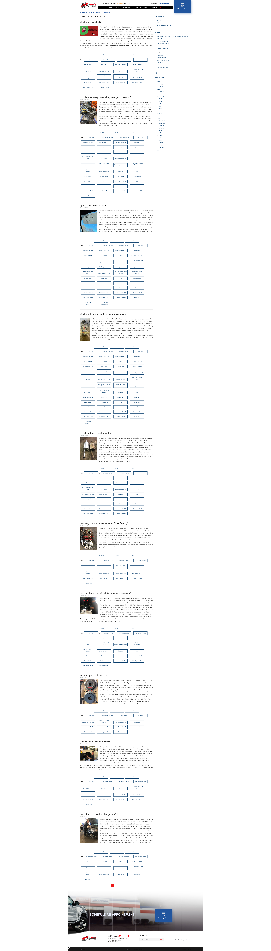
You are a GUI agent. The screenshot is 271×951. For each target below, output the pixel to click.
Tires (137, 171)
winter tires (137, 402)
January (161, 86)
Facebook (101, 55)
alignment (137, 158)
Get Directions (161, 939)
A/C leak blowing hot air (164, 25)
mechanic (140, 60)
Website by (186, 949)
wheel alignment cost (120, 158)
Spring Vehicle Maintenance (93, 205)
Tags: (157, 32)
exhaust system (137, 176)
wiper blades (87, 181)
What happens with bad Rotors (95, 675)
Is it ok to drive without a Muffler (95, 433)
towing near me (88, 147)
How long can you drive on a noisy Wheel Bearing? (104, 523)
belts (137, 181)
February (161, 84)
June (160, 135)
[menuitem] (110, 7)
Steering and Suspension (87, 303)
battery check (104, 176)
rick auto (120, 71)
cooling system (88, 176)
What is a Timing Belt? (90, 22)
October (161, 96)
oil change (140, 137)
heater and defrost (120, 181)
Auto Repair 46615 (137, 82)
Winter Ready (87, 392)
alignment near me (104, 71)
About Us (138, 7)
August (161, 101)
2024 (158, 82)
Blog (161, 7)
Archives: (159, 78)
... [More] (157, 73)
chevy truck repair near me (88, 170)
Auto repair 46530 (88, 82)
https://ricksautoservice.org (134, 213)
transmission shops (124, 137)
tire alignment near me (88, 165)
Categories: (160, 16)
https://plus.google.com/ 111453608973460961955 (172, 36)
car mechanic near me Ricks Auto (120, 77)
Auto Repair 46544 (104, 82)
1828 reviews (127, 3)
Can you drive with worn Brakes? (95, 741)
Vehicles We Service (128, 7)
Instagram (189, 940)
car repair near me (137, 64)
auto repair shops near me (137, 70)
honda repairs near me (120, 165)
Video (158, 23)
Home (110, 7)
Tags (92, 13)
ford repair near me (104, 171)
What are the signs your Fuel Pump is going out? (103, 314)
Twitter (116, 55)
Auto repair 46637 (88, 87)
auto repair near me (120, 64)
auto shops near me (87, 64)
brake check (120, 176)
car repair (87, 78)
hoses (87, 186)
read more (112, 48)
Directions (154, 7)
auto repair (104, 64)
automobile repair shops (104, 77)
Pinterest (186, 940)
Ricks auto (91, 60)
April (160, 108)
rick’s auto (88, 71)
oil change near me (107, 137)
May (160, 106)
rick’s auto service (108, 60)
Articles (159, 20)
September (162, 99)
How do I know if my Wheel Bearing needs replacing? (105, 593)
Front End (87, 196)
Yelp (181, 940)
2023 (158, 89)
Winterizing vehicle (88, 397)
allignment (120, 171)
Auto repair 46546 (121, 82)
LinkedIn (132, 55)
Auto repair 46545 (137, 78)
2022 (158, 118)
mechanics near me (103, 13)
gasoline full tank (136, 407)
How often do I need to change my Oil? (99, 814)
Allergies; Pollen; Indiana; (104, 391)
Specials (117, 7)
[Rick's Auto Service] (88, 5)
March (161, 111)
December (162, 91)
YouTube (184, 940)
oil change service (104, 142)
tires (104, 181)
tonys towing (120, 366)
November (162, 94)
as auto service (120, 379)
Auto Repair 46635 (104, 87)
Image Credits (82, 949)
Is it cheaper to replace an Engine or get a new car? (105, 97)
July (160, 103)
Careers (146, 7)
